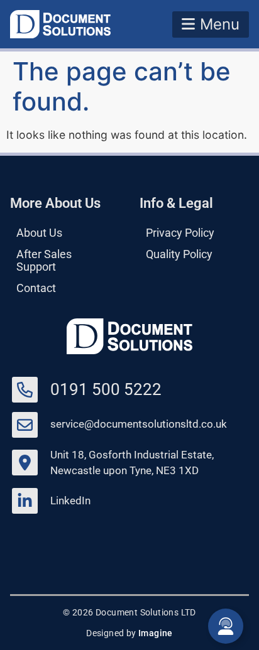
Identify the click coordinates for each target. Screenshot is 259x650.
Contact (36, 288)
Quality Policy (179, 254)
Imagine (155, 633)
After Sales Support (44, 260)
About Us (39, 233)
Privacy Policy (180, 233)
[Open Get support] (225, 626)
